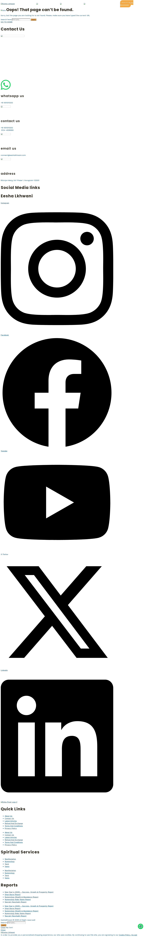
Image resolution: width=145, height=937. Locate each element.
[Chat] (140, 926)
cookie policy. (125, 935)
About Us (8, 816)
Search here (6, 19)
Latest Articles (11, 821)
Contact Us (9, 818)
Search (33, 19)
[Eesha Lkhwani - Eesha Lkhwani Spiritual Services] (8, 4)
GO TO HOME (7, 22)
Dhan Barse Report (13, 895)
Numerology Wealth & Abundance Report (21, 897)
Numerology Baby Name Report (18, 899)
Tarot (7, 864)
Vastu (7, 866)
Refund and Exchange (14, 823)
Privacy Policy (11, 828)
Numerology (10, 862)
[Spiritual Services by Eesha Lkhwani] (43, 4)
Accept (134, 935)
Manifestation (10, 859)
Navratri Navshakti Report (15, 902)
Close (3, 927)
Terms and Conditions (14, 826)
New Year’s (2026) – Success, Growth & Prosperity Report (29, 892)
